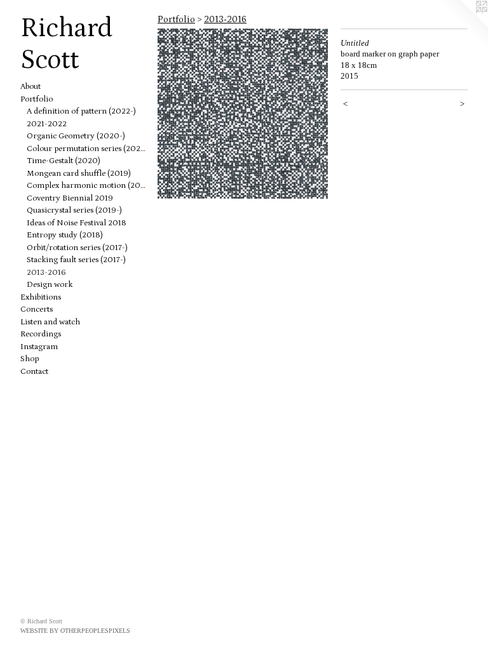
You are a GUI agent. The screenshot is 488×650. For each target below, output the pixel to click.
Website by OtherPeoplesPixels (75, 630)
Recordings (40, 334)
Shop (29, 359)
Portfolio (36, 99)
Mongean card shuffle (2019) (79, 173)
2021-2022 (47, 124)
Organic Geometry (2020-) (76, 136)
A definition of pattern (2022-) (81, 111)
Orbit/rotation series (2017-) (77, 248)
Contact (34, 371)
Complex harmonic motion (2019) (87, 185)
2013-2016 (46, 272)
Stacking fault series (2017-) (76, 260)
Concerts (36, 309)
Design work (49, 284)
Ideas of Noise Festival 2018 (76, 223)
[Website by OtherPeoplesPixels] (462, 25)
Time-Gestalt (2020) (63, 161)
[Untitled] (243, 114)
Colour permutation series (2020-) (87, 149)
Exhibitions (40, 297)
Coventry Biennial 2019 (70, 198)
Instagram (39, 347)
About (30, 86)
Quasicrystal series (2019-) (74, 210)
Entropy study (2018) (65, 235)
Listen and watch (50, 322)
